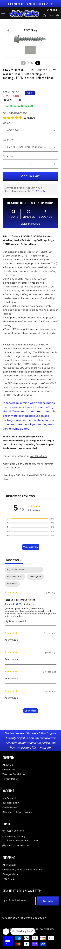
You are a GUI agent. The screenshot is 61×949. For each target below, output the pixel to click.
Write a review (30, 547)
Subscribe (48, 901)
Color (6, 122)
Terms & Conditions (13, 774)
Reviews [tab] (14, 560)
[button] (3, 13)
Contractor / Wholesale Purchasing (22, 869)
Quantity (8, 139)
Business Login (10, 802)
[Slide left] (23, 63)
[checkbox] (12, 584)
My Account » (54, 9)
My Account (9, 798)
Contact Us (8, 769)
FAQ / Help (8, 878)
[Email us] (51, 16)
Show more (30, 710)
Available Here (38, 456)
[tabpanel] (30, 642)
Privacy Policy (10, 778)
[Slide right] (37, 63)
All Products (9, 864)
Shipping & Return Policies (17, 812)
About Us (7, 764)
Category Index (11, 874)
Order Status (9, 807)
